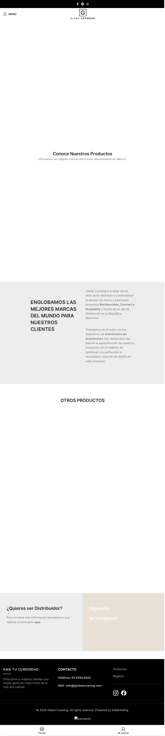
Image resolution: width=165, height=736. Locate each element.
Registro (118, 676)
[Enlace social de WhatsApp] (87, 4)
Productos (120, 669)
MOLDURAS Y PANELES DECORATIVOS (27, 560)
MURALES (27, 443)
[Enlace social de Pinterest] (82, 4)
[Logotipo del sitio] (82, 13)
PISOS (28, 502)
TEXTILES (82, 443)
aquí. (37, 622)
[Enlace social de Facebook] (77, 4)
